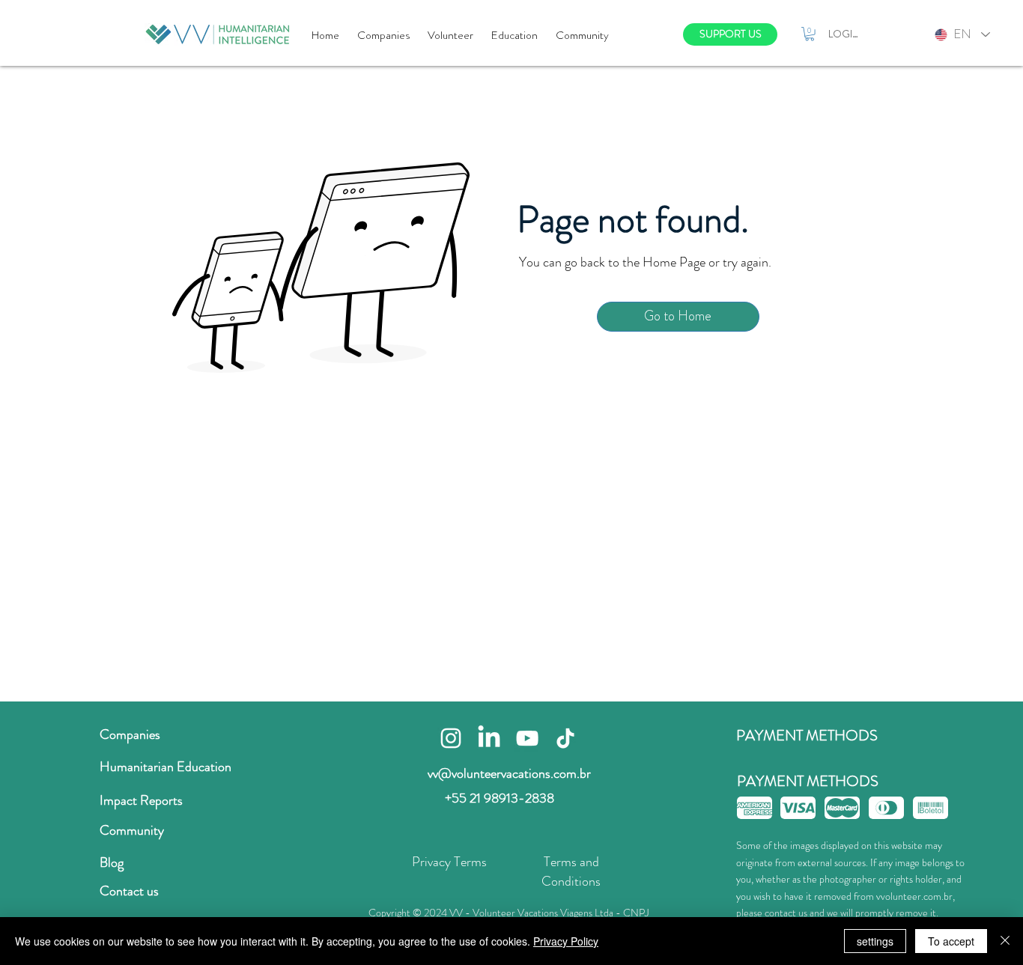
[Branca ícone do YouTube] (527, 738)
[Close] (1005, 941)
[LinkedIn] (489, 738)
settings (875, 941)
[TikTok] (565, 738)
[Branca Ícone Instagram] (450, 738)
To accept (951, 941)
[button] (809, 33)
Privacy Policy (565, 941)
